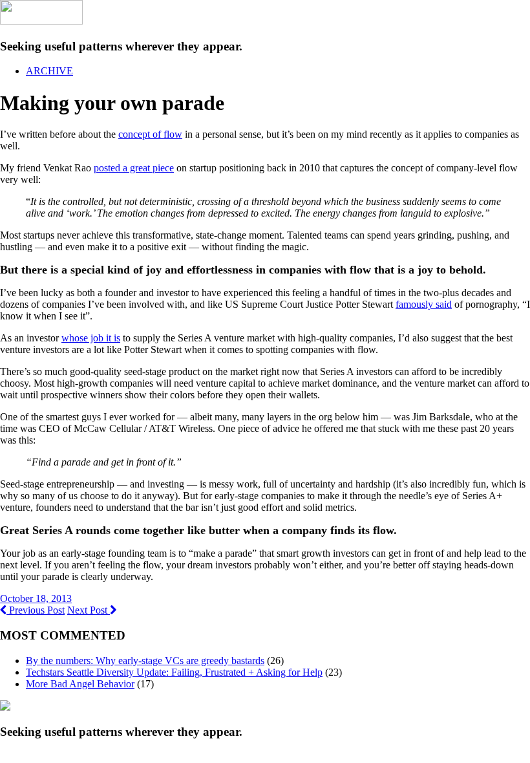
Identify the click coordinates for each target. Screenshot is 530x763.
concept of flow (150, 134)
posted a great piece (134, 167)
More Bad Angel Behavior (80, 683)
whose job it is (90, 337)
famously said (424, 304)
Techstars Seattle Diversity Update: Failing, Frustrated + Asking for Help (174, 672)
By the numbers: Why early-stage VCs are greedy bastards (145, 660)
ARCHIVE (49, 70)
